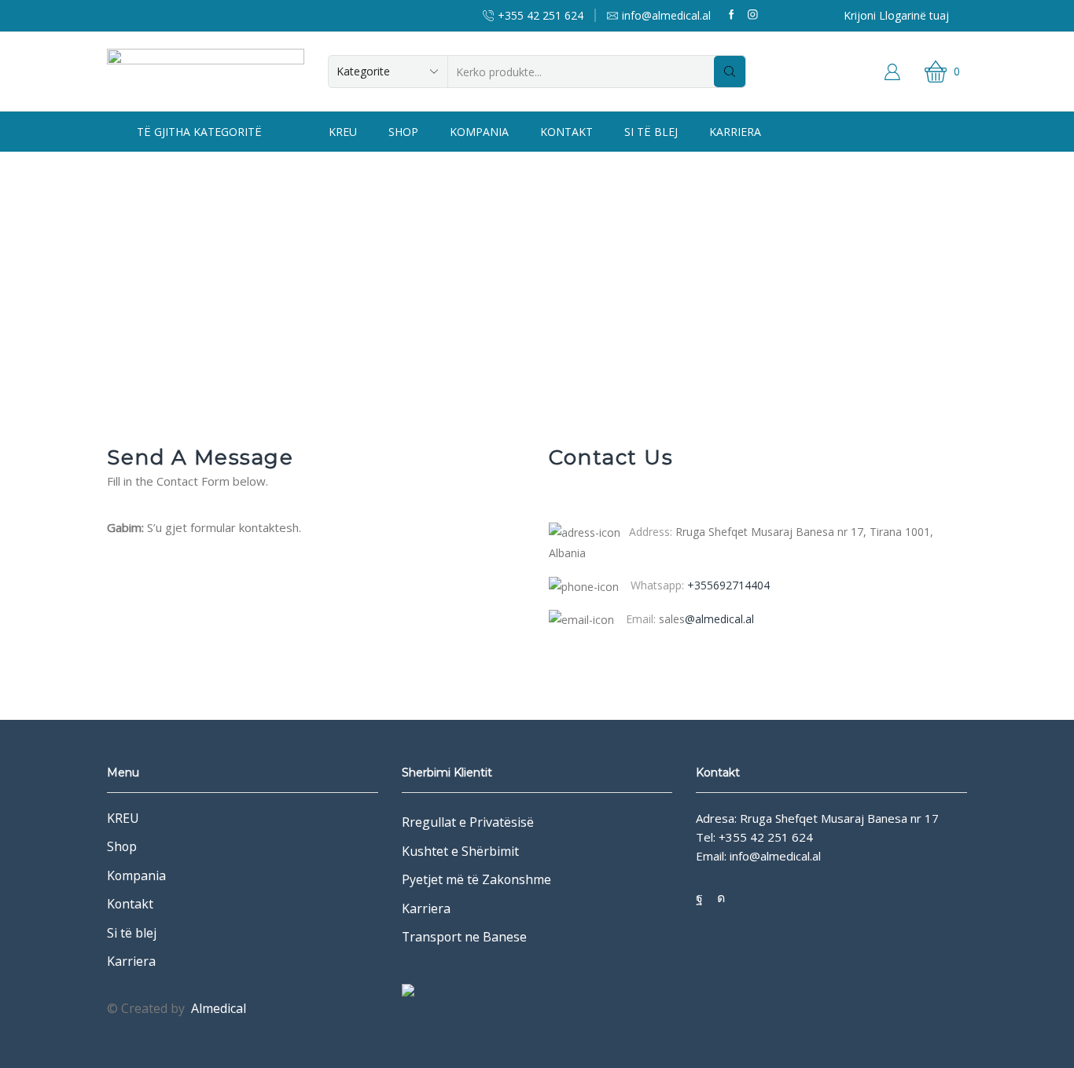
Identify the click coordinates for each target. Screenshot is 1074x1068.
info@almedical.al (775, 856)
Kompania (479, 131)
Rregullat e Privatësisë (468, 822)
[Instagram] (753, 15)
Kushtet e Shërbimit (460, 851)
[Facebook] (731, 15)
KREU (343, 131)
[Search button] (729, 71)
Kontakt (566, 131)
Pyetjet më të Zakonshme (476, 879)
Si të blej (651, 131)
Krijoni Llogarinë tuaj (896, 15)
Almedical (218, 1008)
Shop (403, 131)
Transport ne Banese (464, 936)
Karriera (735, 131)
